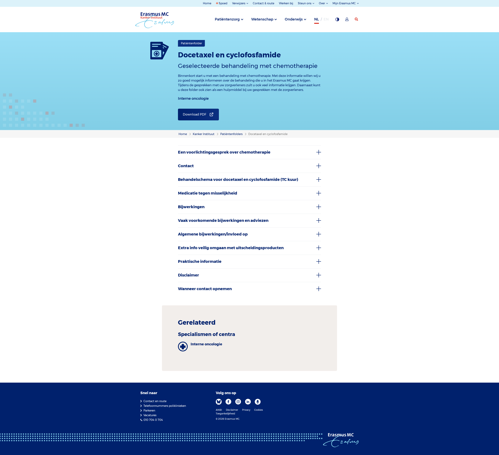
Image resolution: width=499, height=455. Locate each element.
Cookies (258, 409)
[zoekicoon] (357, 19)
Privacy (246, 409)
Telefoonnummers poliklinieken (164, 406)
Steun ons (305, 3)
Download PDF (194, 114)
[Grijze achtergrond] (337, 20)
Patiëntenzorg (227, 19)
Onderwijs (294, 19)
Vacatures (149, 415)
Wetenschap (262, 19)
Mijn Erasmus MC (345, 3)
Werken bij (286, 3)
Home (207, 3)
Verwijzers (239, 3)
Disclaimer (232, 409)
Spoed (223, 3)
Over (322, 3)
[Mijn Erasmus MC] (347, 20)
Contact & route (263, 3)
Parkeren (149, 410)
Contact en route (154, 401)
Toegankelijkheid (225, 413)
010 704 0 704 (153, 420)
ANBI (219, 409)
